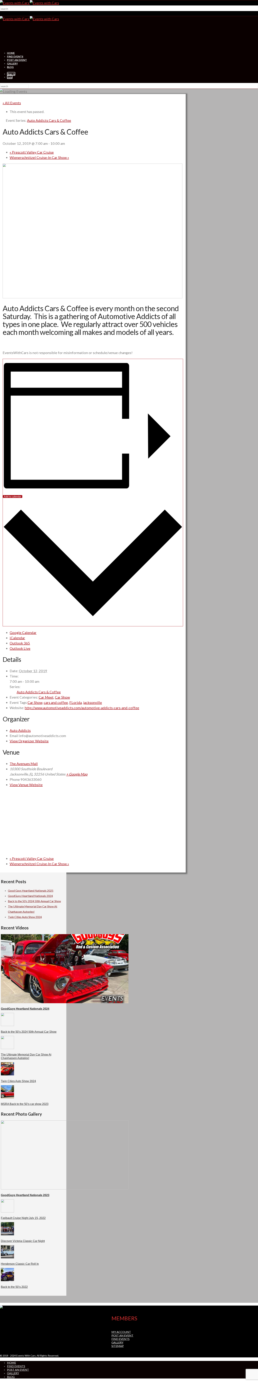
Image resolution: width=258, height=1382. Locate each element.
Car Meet (46, 697)
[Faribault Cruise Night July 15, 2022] (7, 1211)
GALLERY (12, 63)
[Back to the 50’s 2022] (7, 1280)
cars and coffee (56, 702)
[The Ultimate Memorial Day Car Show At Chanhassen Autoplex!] (7, 1048)
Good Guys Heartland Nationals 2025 (30, 890)
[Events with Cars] (29, 3)
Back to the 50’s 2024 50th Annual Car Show (34, 901)
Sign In (11, 73)
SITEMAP (117, 1346)
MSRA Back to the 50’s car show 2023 (24, 1103)
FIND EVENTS (15, 56)
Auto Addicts (20, 730)
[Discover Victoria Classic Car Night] (7, 1234)
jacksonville (92, 702)
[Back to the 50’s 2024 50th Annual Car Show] (7, 1025)
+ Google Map (76, 774)
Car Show (62, 697)
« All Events (12, 103)
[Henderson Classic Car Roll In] (7, 1257)
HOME (11, 52)
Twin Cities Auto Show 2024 (25, 917)
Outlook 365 (20, 643)
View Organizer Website (29, 741)
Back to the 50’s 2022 (14, 1286)
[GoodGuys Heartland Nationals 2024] (64, 1002)
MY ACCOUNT (121, 1332)
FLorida (75, 702)
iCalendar (17, 638)
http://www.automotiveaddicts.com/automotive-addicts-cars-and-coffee (82, 708)
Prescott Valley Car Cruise (32, 152)
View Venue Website (26, 785)
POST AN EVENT (17, 60)
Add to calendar (12, 496)
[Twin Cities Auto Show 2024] (7, 1074)
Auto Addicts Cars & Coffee (39, 692)
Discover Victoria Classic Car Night (23, 1241)
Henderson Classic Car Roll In (20, 1263)
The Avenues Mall (24, 763)
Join (9, 77)
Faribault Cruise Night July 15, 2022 (23, 1217)
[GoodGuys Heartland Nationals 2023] (64, 1188)
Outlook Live (20, 648)
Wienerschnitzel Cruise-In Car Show (39, 157)
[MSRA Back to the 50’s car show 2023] (7, 1097)
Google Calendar (23, 632)
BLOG (10, 67)
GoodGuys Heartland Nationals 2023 (25, 1195)
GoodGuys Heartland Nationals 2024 (30, 895)
